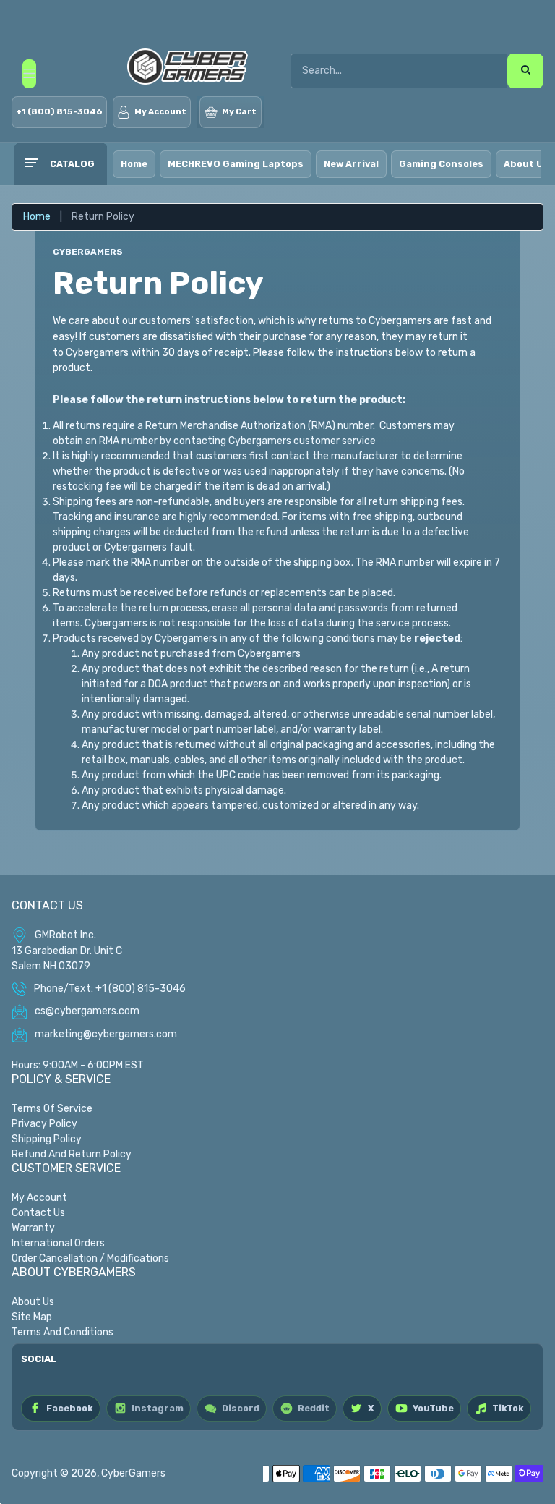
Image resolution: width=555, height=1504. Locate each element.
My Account (39, 1197)
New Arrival (351, 163)
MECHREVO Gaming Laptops (236, 163)
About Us (33, 1302)
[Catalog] (30, 164)
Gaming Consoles (441, 163)
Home (134, 163)
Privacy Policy (44, 1124)
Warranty (33, 1228)
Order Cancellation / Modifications (90, 1258)
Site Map (32, 1317)
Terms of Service (52, 1108)
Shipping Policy (47, 1139)
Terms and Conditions (62, 1332)
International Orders (58, 1243)
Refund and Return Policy (72, 1154)
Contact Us (38, 1213)
